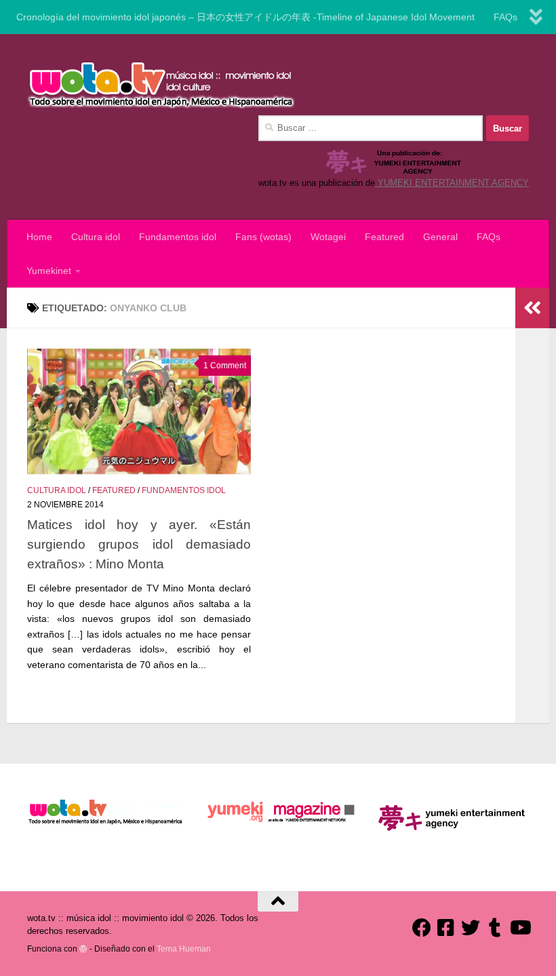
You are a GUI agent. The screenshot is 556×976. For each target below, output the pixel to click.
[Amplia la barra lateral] (532, 308)
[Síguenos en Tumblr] (494, 927)
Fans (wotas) (263, 236)
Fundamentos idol (177, 236)
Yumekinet (48, 270)
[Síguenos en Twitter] (470, 927)
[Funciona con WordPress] (83, 949)
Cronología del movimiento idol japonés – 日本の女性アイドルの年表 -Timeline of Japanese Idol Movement (245, 17)
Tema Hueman (184, 948)
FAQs (505, 17)
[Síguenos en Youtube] (519, 927)
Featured (384, 236)
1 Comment (224, 365)
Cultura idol (95, 236)
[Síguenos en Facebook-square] (446, 927)
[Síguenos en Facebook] (421, 927)
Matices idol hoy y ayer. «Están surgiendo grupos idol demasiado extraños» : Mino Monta (139, 544)
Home (39, 236)
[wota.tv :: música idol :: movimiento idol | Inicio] (161, 85)
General (440, 236)
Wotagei (328, 236)
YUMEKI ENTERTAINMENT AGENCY (452, 183)
